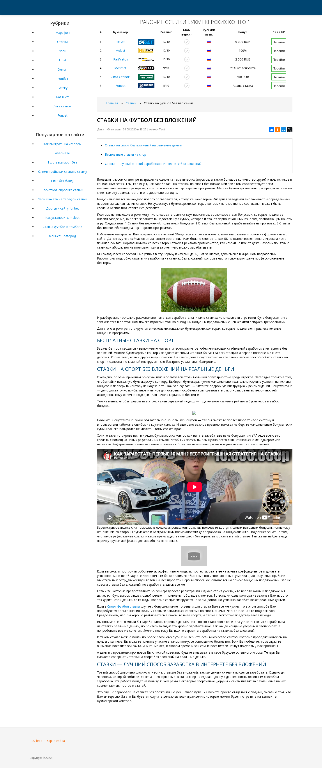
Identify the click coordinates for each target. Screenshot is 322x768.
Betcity (62, 88)
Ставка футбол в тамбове (62, 227)
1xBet (120, 42)
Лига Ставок (120, 77)
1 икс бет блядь (62, 181)
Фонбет (62, 78)
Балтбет (62, 97)
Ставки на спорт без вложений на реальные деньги (143, 145)
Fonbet (62, 115)
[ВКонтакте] (271, 129)
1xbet (62, 60)
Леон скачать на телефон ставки (62, 199)
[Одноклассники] (277, 129)
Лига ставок (62, 106)
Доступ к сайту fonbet (62, 208)
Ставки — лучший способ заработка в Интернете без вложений (153, 164)
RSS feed (36, 741)
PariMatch (120, 59)
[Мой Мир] (283, 129)
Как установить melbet (62, 217)
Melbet (120, 50)
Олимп (62, 69)
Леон (62, 51)
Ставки (62, 42)
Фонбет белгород (62, 236)
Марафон (62, 32)
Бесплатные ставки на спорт (126, 154)
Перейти (279, 42)
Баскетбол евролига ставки (62, 190)
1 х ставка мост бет (62, 162)
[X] (289, 129)
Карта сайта (55, 741)
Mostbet (120, 68)
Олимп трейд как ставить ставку (62, 171)
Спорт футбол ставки (123, 606)
